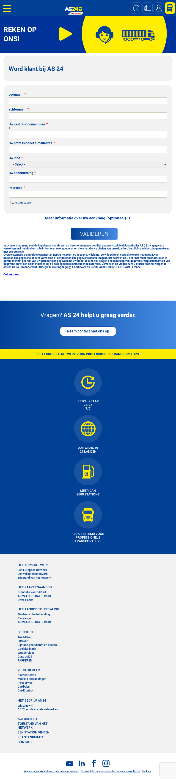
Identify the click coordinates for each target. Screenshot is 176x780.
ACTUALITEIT (28, 719)
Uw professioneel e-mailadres (30, 143)
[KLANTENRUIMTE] (168, 8)
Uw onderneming (21, 173)
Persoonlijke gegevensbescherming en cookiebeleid (110, 771)
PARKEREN (25, 660)
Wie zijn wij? (25, 705)
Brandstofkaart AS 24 (32, 592)
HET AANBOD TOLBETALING (38, 609)
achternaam (17, 109)
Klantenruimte (27, 675)
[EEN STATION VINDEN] (147, 8)
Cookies (146, 771)
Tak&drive (24, 637)
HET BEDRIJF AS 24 (32, 700)
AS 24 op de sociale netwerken (38, 709)
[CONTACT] (159, 8)
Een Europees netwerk (32, 570)
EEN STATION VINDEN (34, 732)
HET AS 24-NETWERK (33, 565)
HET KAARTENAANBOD (35, 587)
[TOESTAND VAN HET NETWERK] (136, 8)
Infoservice (25, 682)
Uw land (14, 158)
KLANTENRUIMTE (31, 737)
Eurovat (23, 641)
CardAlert (24, 686)
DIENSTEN (25, 632)
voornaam (16, 94)
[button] (87, 218)
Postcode (15, 188)
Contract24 (25, 656)
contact (25, 742)
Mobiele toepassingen (32, 678)
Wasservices (26, 652)
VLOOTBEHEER (29, 670)
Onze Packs (25, 600)
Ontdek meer (11, 274)
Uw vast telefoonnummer (27, 124)
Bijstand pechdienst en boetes (37, 645)
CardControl (25, 690)
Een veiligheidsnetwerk (33, 573)
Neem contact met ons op (88, 331)
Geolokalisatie (27, 648)
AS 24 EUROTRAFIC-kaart (34, 596)
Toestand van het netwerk (34, 577)
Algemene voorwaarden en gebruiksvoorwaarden (51, 771)
